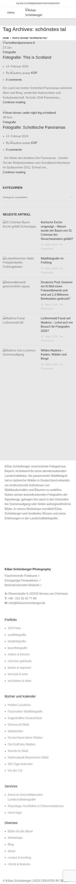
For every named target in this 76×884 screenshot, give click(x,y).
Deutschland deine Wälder (25, 737)
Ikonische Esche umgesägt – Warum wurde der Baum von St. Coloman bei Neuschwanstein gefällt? (57, 230)
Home (6, 38)
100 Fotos (14, 628)
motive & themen (19, 654)
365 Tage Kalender (20, 764)
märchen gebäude (20, 661)
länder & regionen (19, 667)
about (11, 851)
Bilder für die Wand (20, 831)
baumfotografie (17, 647)
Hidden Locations (19, 705)
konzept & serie (18, 674)
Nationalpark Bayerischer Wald (28, 757)
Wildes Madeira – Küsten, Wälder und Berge (54, 354)
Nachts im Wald (18, 751)
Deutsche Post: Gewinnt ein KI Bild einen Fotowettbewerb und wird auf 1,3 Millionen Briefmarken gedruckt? (56, 290)
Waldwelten (15, 731)
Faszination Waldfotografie (25, 711)
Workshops (15, 837)
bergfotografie (17, 641)
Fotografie (9, 52)
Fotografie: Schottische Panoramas (34, 127)
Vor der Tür (15, 770)
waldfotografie (17, 634)
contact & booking (19, 857)
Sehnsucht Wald (18, 724)
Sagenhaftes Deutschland (25, 718)
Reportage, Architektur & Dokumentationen (36, 806)
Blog (11, 844)
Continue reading (14, 102)
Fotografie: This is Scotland (27, 57)
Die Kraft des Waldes (21, 744)
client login (15, 812)
